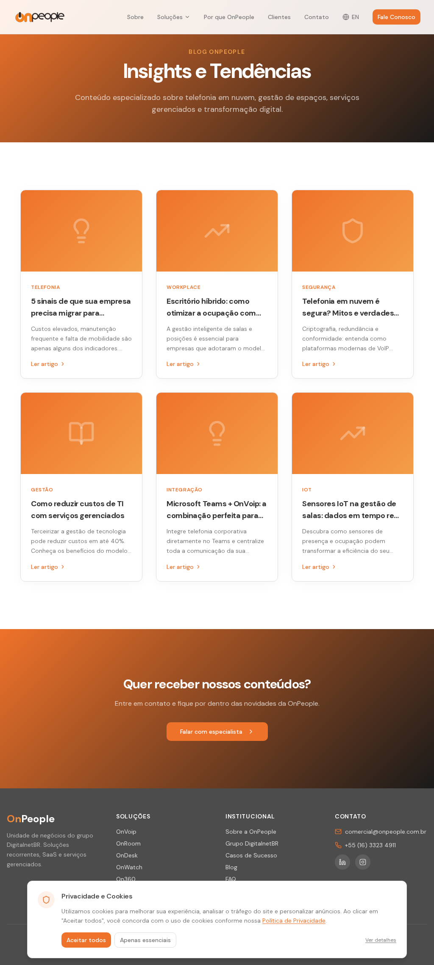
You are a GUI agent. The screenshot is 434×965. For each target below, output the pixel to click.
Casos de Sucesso (251, 855)
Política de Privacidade (294, 920)
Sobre (135, 17)
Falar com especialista (211, 731)
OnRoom (128, 843)
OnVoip (126, 831)
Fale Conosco (396, 17)
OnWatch (129, 867)
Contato (316, 17)
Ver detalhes (380, 940)
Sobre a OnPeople (250, 831)
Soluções (170, 17)
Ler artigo (44, 364)
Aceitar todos (86, 940)
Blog (231, 867)
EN (355, 17)
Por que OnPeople (229, 17)
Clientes (279, 17)
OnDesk (127, 855)
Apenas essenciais (145, 940)
